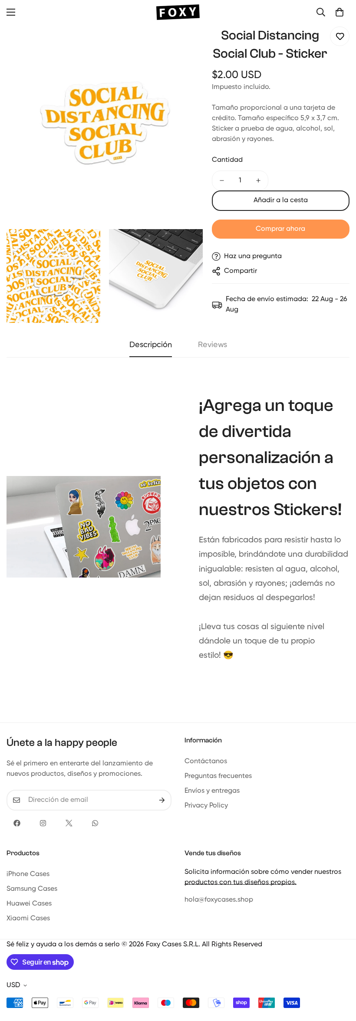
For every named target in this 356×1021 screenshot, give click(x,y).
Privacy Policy (206, 805)
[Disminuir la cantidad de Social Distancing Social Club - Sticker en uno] (221, 180)
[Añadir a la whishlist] (339, 36)
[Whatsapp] (95, 823)
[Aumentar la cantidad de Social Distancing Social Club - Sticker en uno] (258, 180)
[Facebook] (17, 823)
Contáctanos (206, 761)
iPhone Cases (28, 874)
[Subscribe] (161, 800)
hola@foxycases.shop (219, 899)
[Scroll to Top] (339, 974)
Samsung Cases (32, 889)
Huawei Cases (29, 903)
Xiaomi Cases (28, 918)
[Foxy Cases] (178, 12)
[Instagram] (43, 823)
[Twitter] (69, 823)
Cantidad (227, 160)
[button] (339, 12)
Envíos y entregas (212, 791)
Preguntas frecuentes (218, 776)
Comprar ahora (280, 229)
